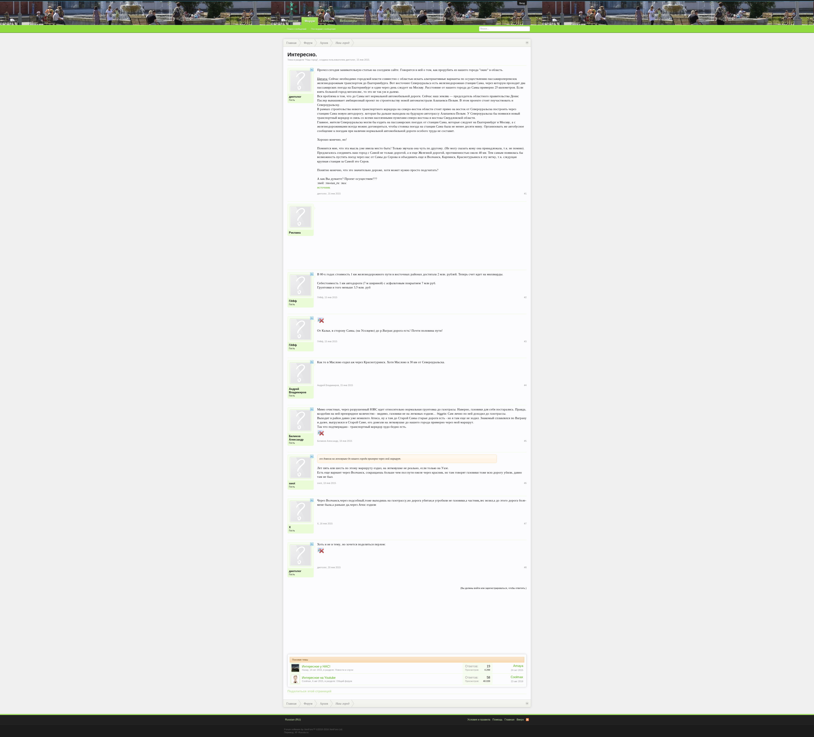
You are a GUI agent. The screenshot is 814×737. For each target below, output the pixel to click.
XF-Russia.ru (301, 732)
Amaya (518, 666)
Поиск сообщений (296, 29)
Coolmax (306, 681)
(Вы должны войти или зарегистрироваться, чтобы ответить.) (493, 588)
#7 (525, 523)
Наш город (311, 59)
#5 (525, 441)
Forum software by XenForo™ (313, 729)
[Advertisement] (422, 233)
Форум (310, 21)
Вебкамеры (348, 20)
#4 (525, 385)
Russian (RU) (293, 719)
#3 (525, 341)
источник (323, 187)
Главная (292, 20)
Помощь (497, 719)
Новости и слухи (344, 670)
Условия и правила (478, 719)
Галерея (327, 20)
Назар (305, 670)
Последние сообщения (323, 29)
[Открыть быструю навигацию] (527, 42)
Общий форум (344, 681)
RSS (527, 719)
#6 (525, 483)
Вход (522, 3)
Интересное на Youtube (319, 677)
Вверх (520, 719)
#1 (525, 193)
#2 (525, 297)
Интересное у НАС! (316, 666)
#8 (525, 567)
